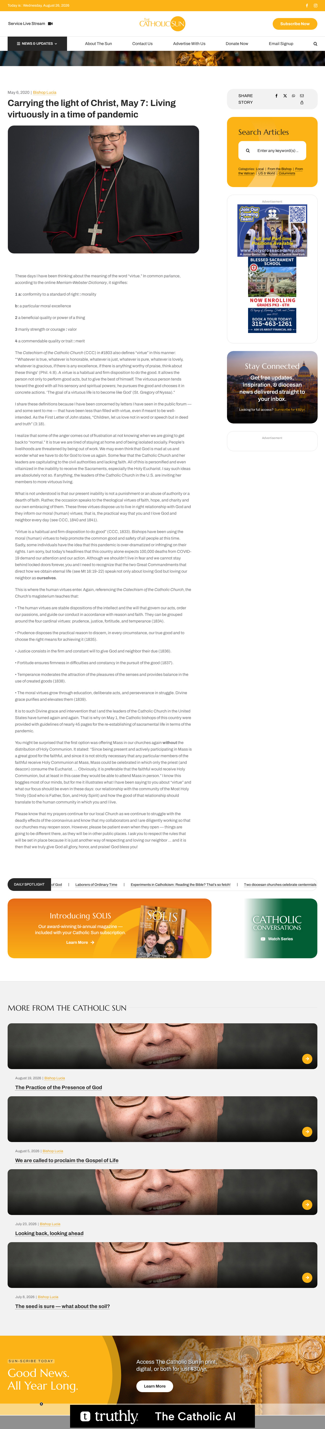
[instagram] (315, 5)
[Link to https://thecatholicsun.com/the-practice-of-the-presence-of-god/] (307, 1059)
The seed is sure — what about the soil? (62, 1306)
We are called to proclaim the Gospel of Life (67, 1160)
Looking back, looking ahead (49, 1233)
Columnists (287, 173)
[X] (285, 96)
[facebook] (307, 5)
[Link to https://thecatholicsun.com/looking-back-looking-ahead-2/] (307, 1205)
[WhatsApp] (293, 96)
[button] (315, 44)
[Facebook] (276, 96)
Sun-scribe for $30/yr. (289, 410)
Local (260, 169)
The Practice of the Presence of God (58, 1087)
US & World (266, 173)
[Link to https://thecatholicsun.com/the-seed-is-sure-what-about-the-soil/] (307, 1278)
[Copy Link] (302, 102)
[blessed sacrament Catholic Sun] (272, 258)
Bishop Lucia (44, 92)
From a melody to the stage (114, 885)
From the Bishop (279, 169)
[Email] (302, 96)
